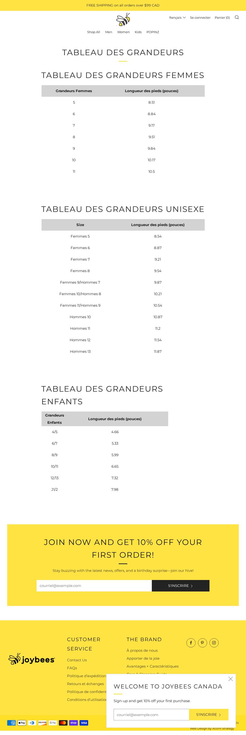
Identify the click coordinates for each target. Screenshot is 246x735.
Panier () (222, 17)
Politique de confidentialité (91, 691)
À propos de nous (142, 650)
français (175, 17)
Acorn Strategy (223, 728)
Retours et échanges (85, 683)
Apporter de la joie (143, 658)
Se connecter (200, 17)
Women (123, 32)
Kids (138, 32)
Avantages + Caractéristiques (152, 666)
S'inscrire (178, 585)
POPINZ (153, 32)
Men (108, 32)
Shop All (93, 32)
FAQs (72, 668)
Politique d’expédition (86, 676)
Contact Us (77, 660)
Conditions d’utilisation (87, 699)
